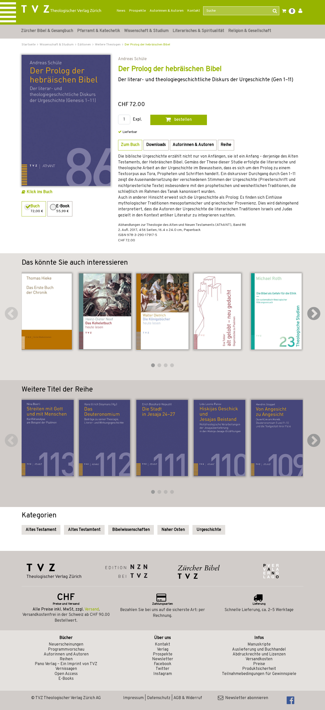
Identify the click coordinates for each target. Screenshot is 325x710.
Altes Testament (41, 529)
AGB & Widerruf (187, 698)
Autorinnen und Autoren (66, 654)
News (121, 11)
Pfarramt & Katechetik (98, 30)
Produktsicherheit (259, 668)
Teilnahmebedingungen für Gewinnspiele (259, 674)
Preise (259, 664)
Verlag (162, 649)
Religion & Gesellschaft (249, 30)
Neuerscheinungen (66, 644)
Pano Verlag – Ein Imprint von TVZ (66, 664)
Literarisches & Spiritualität (198, 30)
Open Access (66, 674)
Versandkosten (259, 659)
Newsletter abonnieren (245, 698)
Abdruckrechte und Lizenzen (259, 654)
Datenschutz (158, 698)
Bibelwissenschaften (131, 529)
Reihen (66, 659)
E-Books (66, 678)
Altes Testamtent (84, 529)
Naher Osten (173, 529)
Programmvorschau (66, 649)
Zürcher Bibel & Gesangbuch (47, 30)
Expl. (137, 119)
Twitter (162, 668)
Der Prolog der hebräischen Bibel (147, 45)
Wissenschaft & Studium (146, 30)
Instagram (162, 674)
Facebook (162, 664)
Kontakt (193, 11)
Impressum (133, 698)
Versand (92, 609)
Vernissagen (66, 668)
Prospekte (137, 11)
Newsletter (162, 659)
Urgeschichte (209, 529)
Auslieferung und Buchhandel (259, 649)
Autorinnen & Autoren (167, 11)
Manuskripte (259, 644)
